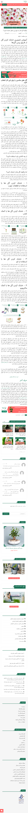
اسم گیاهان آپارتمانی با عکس (19, 770)
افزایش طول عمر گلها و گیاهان (19, 776)
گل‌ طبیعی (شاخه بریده (19, 634)
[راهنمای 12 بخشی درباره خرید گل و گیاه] (20, 428)
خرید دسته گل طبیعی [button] (14, 377)
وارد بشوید (12, 506)
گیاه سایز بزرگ (22, 738)
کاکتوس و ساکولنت (20, 629)
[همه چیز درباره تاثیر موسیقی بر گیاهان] (7, 428)
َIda (22, 689)
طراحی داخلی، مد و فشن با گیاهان (22, 27)
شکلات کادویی (22, 745)
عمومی (12, 425)
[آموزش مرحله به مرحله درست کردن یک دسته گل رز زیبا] (7, 441)
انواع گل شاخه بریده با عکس (19, 772)
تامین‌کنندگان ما (21, 713)
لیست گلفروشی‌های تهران (19, 778)
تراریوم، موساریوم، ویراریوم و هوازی (17, 619)
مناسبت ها (22, 641)
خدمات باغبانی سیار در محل (19, 749)
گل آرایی (14, 27)
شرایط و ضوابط (22, 783)
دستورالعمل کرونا (21, 715)
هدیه (24, 740)
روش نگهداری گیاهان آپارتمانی (20, 425)
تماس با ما (23, 717)
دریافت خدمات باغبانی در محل (14, 578)
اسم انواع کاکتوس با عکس (19, 774)
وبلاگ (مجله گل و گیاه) (20, 720)
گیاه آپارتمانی (22, 736)
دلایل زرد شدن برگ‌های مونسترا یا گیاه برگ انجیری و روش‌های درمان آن (14, 679)
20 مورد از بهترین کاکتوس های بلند (17, 653)
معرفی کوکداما (21, 636)
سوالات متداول (22, 763)
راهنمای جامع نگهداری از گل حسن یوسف (16, 656)
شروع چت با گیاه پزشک (14, 606)
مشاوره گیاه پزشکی (21, 751)
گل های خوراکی (4, 362)
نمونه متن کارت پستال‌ (20, 765)
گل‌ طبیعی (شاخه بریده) (8, 27)
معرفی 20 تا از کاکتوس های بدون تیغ (17, 663)
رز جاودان (23, 742)
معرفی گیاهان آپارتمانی (19, 639)
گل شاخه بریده (18, 415)
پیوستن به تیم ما (21, 711)
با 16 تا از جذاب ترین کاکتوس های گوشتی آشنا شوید (14, 666)
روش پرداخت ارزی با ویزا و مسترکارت (17, 780)
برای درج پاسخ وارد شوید (6, 468)
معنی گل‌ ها (22, 767)
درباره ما (23, 707)
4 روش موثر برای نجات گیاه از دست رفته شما (12, 689)
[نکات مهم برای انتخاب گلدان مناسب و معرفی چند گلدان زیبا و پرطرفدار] (20, 441)
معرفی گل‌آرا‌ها (22, 709)
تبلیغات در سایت (21, 722)
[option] (14, 538)
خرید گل (4, 4)
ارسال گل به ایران (21, 747)
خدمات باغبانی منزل (23, 398)
